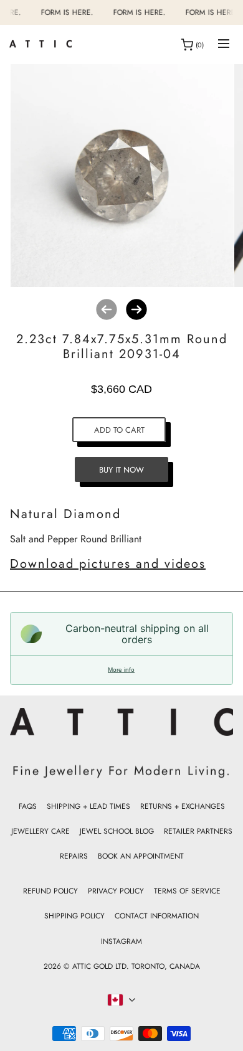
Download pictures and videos (108, 564)
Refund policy (50, 891)
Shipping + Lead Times (88, 806)
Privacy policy (116, 891)
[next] (136, 309)
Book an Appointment (141, 856)
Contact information (157, 915)
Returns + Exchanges (182, 806)
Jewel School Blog (117, 831)
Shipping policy (74, 915)
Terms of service (187, 891)
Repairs (74, 856)
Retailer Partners (198, 831)
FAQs (28, 806)
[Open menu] (223, 44)
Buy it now (121, 470)
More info (121, 669)
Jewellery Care (40, 831)
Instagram (121, 941)
